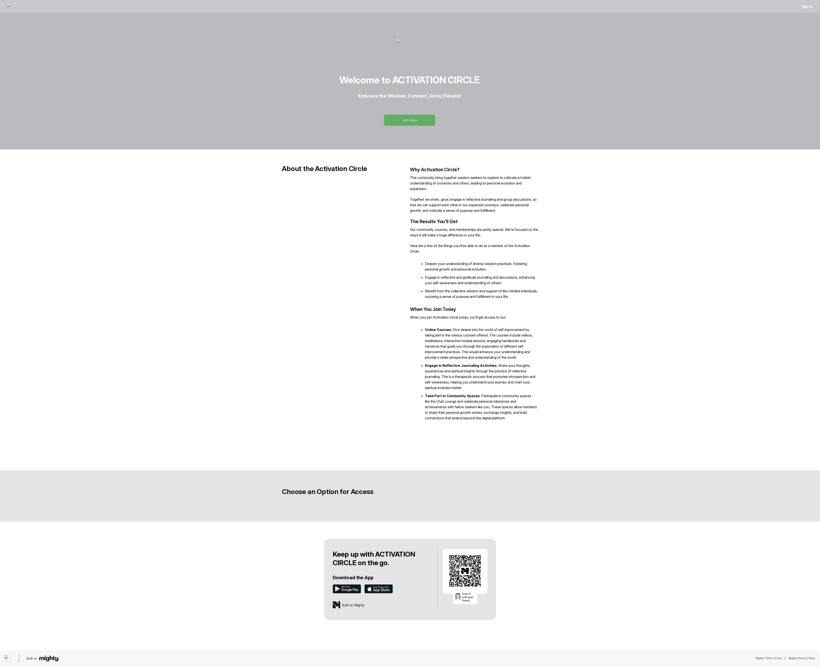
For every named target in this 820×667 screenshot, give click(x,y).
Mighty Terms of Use (769, 658)
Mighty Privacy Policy (801, 658)
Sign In (807, 6)
